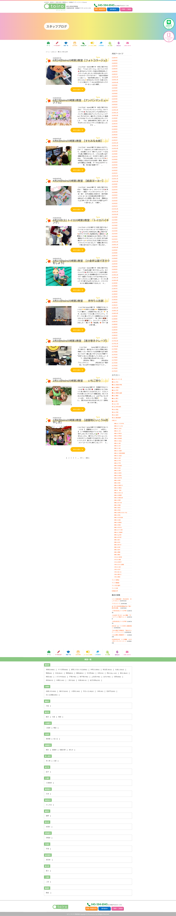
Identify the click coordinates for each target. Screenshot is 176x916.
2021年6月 (114, 225)
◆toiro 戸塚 (117, 463)
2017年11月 (115, 343)
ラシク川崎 (115, 588)
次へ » (82, 458)
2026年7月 (114, 58)
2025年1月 (114, 107)
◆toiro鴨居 (117, 552)
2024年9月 (114, 118)
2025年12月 (115, 77)
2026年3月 (114, 69)
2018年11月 (115, 310)
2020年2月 (114, 269)
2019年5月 (114, 294)
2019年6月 (114, 291)
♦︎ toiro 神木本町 (116, 407)
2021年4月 (114, 231)
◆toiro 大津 (117, 445)
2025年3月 (114, 102)
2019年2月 (114, 302)
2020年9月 (114, 250)
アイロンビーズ (116, 603)
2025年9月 (114, 85)
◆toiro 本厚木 (118, 473)
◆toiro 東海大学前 (117, 385)
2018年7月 (114, 321)
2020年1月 (114, 272)
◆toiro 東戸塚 (118, 478)
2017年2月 (114, 368)
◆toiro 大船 (117, 448)
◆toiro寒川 (115, 401)
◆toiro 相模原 (118, 495)
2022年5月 (114, 195)
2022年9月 (114, 184)
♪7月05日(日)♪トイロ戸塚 (119, 611)
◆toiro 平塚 (117, 460)
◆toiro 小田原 (118, 450)
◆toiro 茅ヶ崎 (118, 502)
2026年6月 (114, 60)
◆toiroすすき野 (118, 530)
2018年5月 (114, 327)
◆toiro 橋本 (117, 483)
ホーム (47, 51)
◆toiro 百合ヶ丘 (118, 492)
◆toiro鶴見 (117, 554)
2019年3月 (114, 299)
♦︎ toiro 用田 (117, 559)
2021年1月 (114, 239)
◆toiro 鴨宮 (115, 396)
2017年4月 (114, 363)
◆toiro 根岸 (117, 480)
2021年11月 (115, 211)
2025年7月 (114, 91)
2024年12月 (115, 110)
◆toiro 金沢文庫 (118, 517)
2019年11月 (115, 277)
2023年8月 (114, 154)
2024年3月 (114, 135)
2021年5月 (114, 228)
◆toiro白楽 (117, 547)
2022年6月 (114, 192)
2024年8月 (114, 121)
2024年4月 (114, 132)
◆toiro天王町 (117, 537)
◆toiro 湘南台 (118, 488)
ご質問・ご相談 (126, 9)
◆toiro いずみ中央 (119, 423)
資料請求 (112, 9)
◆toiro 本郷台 (118, 475)
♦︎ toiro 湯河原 (118, 557)
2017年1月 (114, 371)
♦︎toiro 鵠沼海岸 (116, 418)
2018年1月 (114, 338)
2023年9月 (114, 151)
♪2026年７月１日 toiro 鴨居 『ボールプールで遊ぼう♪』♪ (121, 616)
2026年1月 (114, 74)
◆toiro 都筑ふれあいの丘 (120, 512)
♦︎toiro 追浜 (115, 415)
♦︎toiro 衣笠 (115, 412)
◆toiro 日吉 (117, 468)
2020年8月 (114, 253)
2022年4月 (114, 198)
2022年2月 (114, 203)
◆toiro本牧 (117, 542)
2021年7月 (114, 222)
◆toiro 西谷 (117, 510)
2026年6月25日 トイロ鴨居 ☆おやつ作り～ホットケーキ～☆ (122, 640)
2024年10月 (115, 115)
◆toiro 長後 (117, 520)
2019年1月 (114, 305)
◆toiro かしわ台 (118, 426)
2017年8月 (114, 352)
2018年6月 (114, 324)
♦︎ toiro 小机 (115, 404)
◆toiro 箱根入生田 (117, 393)
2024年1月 (114, 140)
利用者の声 (115, 591)
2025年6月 (114, 93)
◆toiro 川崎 (117, 458)
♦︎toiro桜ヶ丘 (117, 572)
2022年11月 (115, 178)
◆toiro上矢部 (117, 535)
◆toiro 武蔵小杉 (118, 485)
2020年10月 (115, 247)
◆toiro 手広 (115, 382)
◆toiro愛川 (117, 539)
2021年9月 (114, 217)
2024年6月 (114, 126)
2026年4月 (114, 66)
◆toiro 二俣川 (118, 428)
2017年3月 (114, 365)
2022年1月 (114, 206)
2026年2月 (114, 71)
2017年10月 (115, 346)
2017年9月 (114, 349)
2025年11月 (115, 80)
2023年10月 (115, 148)
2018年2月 (114, 335)
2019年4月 (114, 297)
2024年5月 (114, 129)
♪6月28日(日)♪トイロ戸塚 (119, 621)
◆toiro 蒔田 (117, 505)
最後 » (88, 458)
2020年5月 (114, 261)
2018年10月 (115, 313)
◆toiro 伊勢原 (118, 436)
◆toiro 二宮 (117, 431)
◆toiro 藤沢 (117, 507)
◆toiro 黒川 (115, 398)
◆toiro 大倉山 (118, 441)
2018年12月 (115, 308)
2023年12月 (115, 143)
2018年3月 (114, 332)
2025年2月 (114, 104)
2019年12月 (115, 275)
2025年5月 (114, 96)
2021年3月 (114, 233)
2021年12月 (115, 209)
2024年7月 (114, 124)
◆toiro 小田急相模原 (119, 453)
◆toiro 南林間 (118, 438)
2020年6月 (114, 258)
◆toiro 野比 (117, 515)
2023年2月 (114, 170)
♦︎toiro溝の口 (117, 574)
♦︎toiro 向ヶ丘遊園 (119, 564)
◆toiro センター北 (117, 379)
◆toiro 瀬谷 (117, 490)
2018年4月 (114, 330)
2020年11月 (115, 244)
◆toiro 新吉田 (118, 465)
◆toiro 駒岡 (117, 525)
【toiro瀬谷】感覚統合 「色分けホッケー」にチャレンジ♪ (122, 631)
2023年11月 (115, 145)
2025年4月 (114, 99)
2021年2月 (114, 236)
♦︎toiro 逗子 (117, 569)
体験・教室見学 (99, 9)
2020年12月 (115, 242)
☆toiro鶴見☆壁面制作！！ (119, 635)
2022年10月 (115, 181)
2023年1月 (114, 173)
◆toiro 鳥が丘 (118, 527)
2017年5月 (114, 360)
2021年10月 (115, 214)
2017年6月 (114, 357)
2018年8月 (114, 319)
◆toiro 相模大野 (118, 497)
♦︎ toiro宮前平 (118, 562)
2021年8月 (114, 220)
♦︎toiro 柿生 (115, 409)
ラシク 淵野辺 (115, 580)
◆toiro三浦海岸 (118, 532)
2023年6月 (114, 159)
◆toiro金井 (117, 549)
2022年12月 (115, 176)
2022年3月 (114, 200)
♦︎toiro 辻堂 (117, 567)
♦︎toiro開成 (117, 577)
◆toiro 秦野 (117, 500)
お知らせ (53, 51)
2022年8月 (114, 187)
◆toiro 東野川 (116, 387)
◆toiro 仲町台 (118, 433)
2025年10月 (115, 82)
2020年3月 (114, 266)
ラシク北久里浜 (116, 585)
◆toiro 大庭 (117, 443)
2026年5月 (114, 63)
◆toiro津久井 (117, 544)
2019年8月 (114, 286)
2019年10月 (115, 280)
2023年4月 (114, 165)
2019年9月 (114, 283)
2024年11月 (115, 113)
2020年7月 (114, 255)
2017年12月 (115, 341)
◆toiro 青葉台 (118, 522)
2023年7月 (114, 156)
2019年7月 (114, 288)
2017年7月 (114, 354)
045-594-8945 (106, 5)
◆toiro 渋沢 (115, 390)
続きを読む (77, 89)
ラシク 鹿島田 (115, 583)
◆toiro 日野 (117, 470)
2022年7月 (114, 189)
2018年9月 (114, 316)
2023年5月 (114, 162)
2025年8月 (114, 88)
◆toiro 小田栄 (118, 455)
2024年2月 (114, 137)
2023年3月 (114, 167)
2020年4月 (114, 264)
